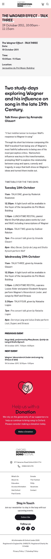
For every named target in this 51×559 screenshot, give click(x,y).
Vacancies (34, 487)
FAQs (32, 483)
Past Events (16, 494)
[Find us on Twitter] (23, 528)
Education (15, 483)
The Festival (35, 480)
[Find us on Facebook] (18, 528)
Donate (33, 476)
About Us (14, 480)
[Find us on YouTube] (33, 528)
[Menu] (3, 4)
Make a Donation (25, 432)
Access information (18, 487)
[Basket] (42, 4)
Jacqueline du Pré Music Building (18, 68)
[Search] (47, 4)
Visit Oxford (15, 490)
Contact (33, 490)
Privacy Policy (18, 551)
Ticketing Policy (32, 551)
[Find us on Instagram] (28, 528)
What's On (15, 476)
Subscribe (25, 517)
